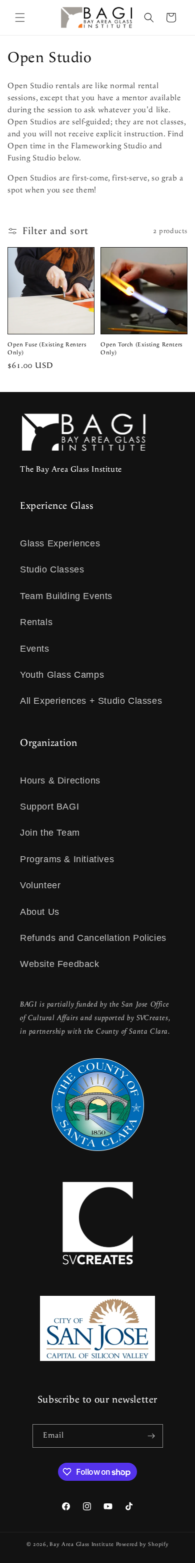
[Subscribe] (151, 1436)
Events (35, 649)
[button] (20, 18)
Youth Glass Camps (62, 675)
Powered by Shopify (142, 1544)
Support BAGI (49, 807)
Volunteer (40, 885)
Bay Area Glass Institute (82, 1544)
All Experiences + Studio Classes (91, 701)
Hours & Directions (60, 780)
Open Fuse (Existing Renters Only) (47, 348)
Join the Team (50, 833)
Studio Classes (52, 569)
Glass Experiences (60, 543)
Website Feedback (60, 964)
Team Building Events (66, 596)
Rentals (36, 622)
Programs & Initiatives (67, 859)
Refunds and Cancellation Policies (93, 938)
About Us (40, 912)
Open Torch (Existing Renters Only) (141, 348)
